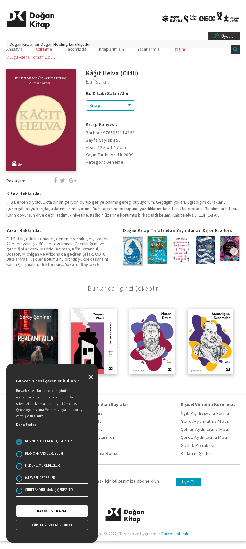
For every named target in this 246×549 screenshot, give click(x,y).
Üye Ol (188, 482)
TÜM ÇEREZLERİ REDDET (52, 525)
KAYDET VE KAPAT (52, 511)
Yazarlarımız (148, 49)
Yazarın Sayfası (81, 264)
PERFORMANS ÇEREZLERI (44, 453)
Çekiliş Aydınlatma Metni (206, 429)
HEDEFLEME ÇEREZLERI (43, 465)
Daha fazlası (26, 424)
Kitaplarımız (110, 49)
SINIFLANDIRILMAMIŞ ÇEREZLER (49, 490)
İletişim (178, 49)
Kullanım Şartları (197, 453)
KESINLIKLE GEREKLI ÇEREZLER (48, 441)
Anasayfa (14, 49)
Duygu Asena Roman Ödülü (31, 57)
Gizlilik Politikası (197, 445)
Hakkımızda (75, 49)
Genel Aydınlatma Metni (205, 421)
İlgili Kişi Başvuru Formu (205, 413)
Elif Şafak (97, 81)
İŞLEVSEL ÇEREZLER (40, 477)
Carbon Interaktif (176, 534)
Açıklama (44, 49)
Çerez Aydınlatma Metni (205, 437)
